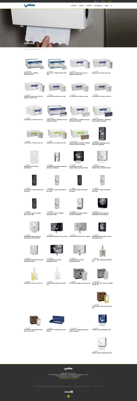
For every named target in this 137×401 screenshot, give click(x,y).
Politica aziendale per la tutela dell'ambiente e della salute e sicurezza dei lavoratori (53, 386)
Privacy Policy (95, 386)
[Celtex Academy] (110, 1)
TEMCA (101, 386)
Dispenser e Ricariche (34, 49)
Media (106, 5)
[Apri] (69, 392)
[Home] (34, 5)
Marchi (81, 5)
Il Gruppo (89, 5)
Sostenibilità (98, 5)
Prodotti (74, 5)
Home (26, 49)
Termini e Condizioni (78, 386)
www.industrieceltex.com (68, 378)
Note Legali (87, 386)
